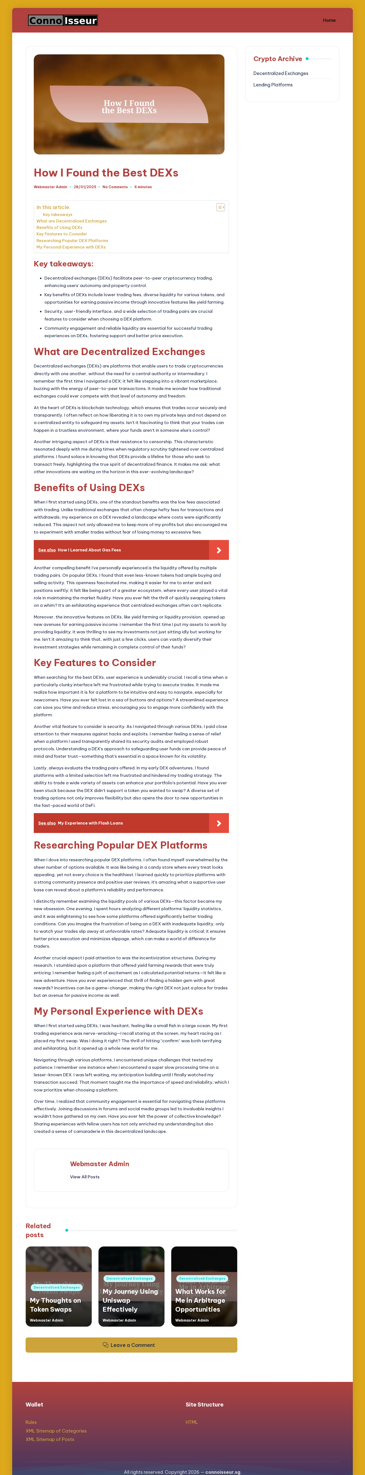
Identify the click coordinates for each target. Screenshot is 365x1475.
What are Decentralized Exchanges (71, 220)
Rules (31, 1422)
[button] (85, 1177)
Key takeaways (58, 214)
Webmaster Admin (99, 1164)
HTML (192, 1422)
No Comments (115, 187)
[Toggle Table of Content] (218, 207)
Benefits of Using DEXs (59, 227)
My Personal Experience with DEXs (71, 247)
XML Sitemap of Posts (50, 1439)
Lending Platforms (273, 85)
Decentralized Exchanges (57, 1287)
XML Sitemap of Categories (56, 1431)
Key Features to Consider (61, 233)
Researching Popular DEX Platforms (72, 240)
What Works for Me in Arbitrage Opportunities (200, 1300)
